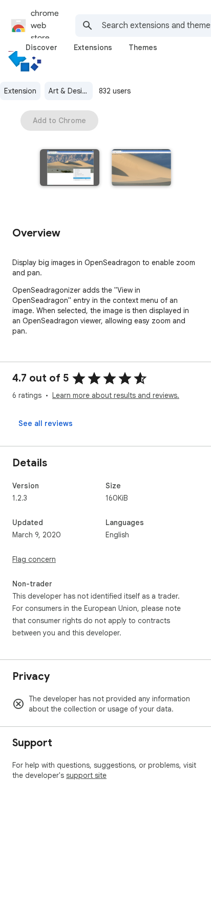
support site (86, 775)
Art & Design (70, 91)
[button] (69, 168)
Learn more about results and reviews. (115, 395)
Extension (20, 91)
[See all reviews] (45, 423)
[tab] (41, 47)
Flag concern (34, 559)
